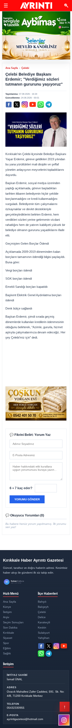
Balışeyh (43, 606)
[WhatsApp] (40, 104)
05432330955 (15, 707)
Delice (42, 617)
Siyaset (7, 637)
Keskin (42, 627)
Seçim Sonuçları (13, 622)
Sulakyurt (44, 632)
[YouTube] (32, 104)
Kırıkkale (8, 632)
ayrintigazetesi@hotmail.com (25, 719)
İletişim (7, 612)
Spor (6, 643)
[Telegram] (48, 104)
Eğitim (7, 648)
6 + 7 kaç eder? (21, 488)
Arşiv (6, 617)
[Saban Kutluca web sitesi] (18, 582)
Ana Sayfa (11, 67)
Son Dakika (10, 627)
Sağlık (7, 653)
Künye (7, 606)
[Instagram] (24, 104)
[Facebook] (8, 104)
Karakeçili (44, 622)
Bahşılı (42, 601)
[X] (16, 104)
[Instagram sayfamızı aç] (64, 720)
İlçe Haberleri (48, 593)
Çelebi (25, 67)
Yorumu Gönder (27, 499)
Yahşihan (43, 637)
